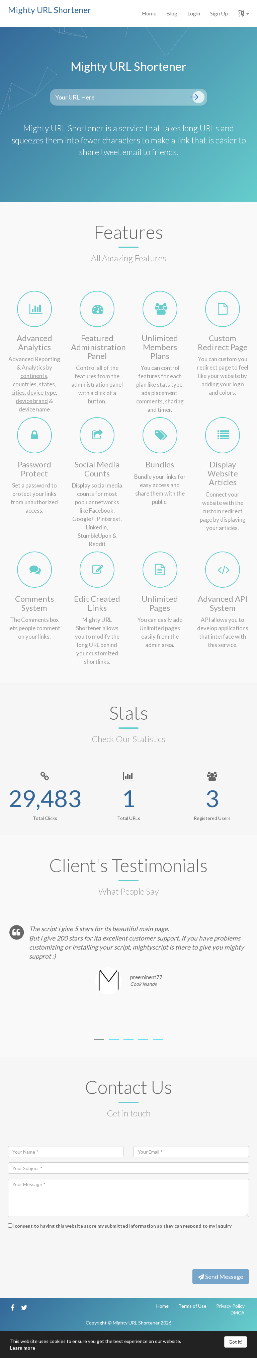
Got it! (236, 1342)
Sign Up (219, 13)
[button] (243, 13)
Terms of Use (192, 1306)
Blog (171, 13)
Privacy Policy (230, 1306)
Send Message (223, 1276)
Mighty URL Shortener (49, 10)
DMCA (238, 1312)
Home (149, 13)
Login (193, 13)
